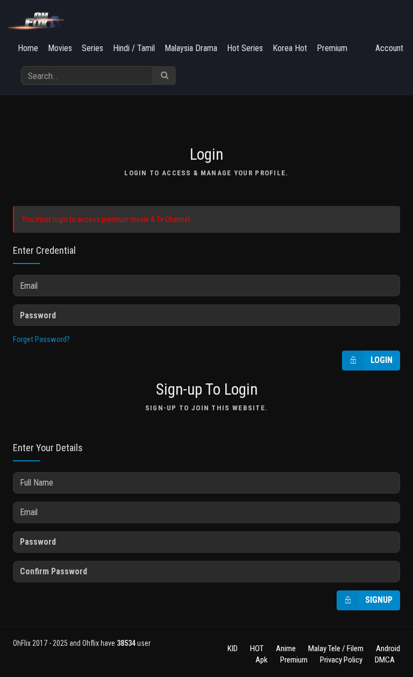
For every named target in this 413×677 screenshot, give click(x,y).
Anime (286, 648)
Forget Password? (41, 339)
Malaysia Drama (191, 48)
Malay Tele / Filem (336, 648)
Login (382, 360)
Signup (379, 600)
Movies (60, 48)
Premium (332, 48)
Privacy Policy (341, 660)
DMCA (385, 660)
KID (232, 648)
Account (389, 48)
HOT (257, 648)
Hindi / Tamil (134, 48)
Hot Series (245, 48)
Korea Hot (290, 48)
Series (92, 48)
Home (28, 48)
